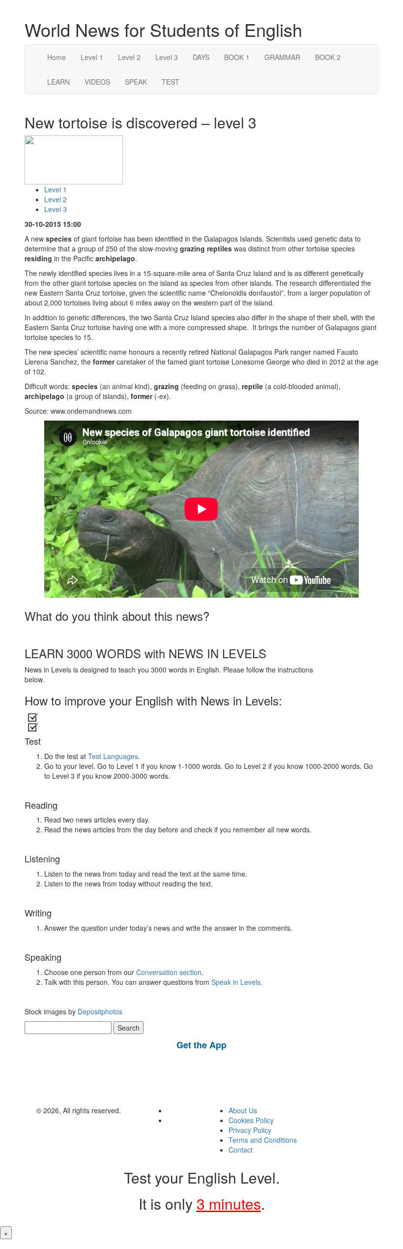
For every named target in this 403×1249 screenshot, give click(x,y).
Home (56, 57)
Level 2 (129, 57)
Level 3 (166, 57)
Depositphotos (99, 1011)
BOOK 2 (328, 57)
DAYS (201, 57)
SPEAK (136, 82)
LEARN (58, 82)
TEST (170, 82)
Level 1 (92, 57)
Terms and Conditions (263, 1140)
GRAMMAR (282, 57)
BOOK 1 (237, 57)
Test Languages (113, 756)
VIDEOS (97, 82)
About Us (243, 1110)
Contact (241, 1150)
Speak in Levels (235, 982)
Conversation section (169, 972)
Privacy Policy (250, 1130)
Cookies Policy (251, 1120)
